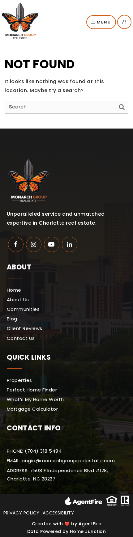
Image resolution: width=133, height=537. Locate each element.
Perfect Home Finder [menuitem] (32, 390)
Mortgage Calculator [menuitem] (32, 409)
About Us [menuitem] (18, 299)
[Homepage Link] (20, 19)
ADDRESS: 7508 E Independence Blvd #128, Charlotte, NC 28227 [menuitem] (57, 474)
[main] (66, 85)
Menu (103, 22)
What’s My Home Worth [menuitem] (35, 399)
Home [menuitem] (14, 290)
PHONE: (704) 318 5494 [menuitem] (34, 451)
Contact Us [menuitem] (21, 338)
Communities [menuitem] (23, 309)
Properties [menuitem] (19, 380)
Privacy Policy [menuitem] (21, 513)
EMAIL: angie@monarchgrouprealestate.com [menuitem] (61, 460)
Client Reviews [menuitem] (24, 328)
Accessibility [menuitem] (58, 513)
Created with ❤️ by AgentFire (66, 524)
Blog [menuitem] (12, 318)
